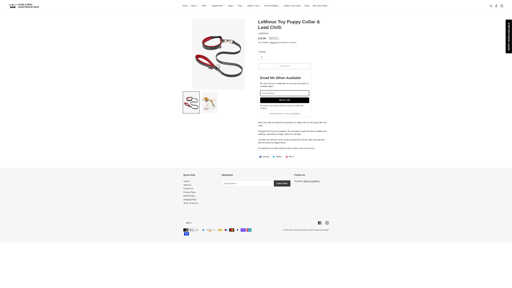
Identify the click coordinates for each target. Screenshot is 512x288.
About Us (187, 185)
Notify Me (284, 100)
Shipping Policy (190, 199)
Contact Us (188, 188)
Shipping (273, 42)
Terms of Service (190, 203)
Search (186, 181)
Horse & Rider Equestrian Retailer (301, 230)
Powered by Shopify (321, 230)
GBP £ (189, 223)
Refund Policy (189, 196)
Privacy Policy (189, 192)
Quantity (262, 52)
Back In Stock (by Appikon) (289, 114)
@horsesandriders (312, 181)
